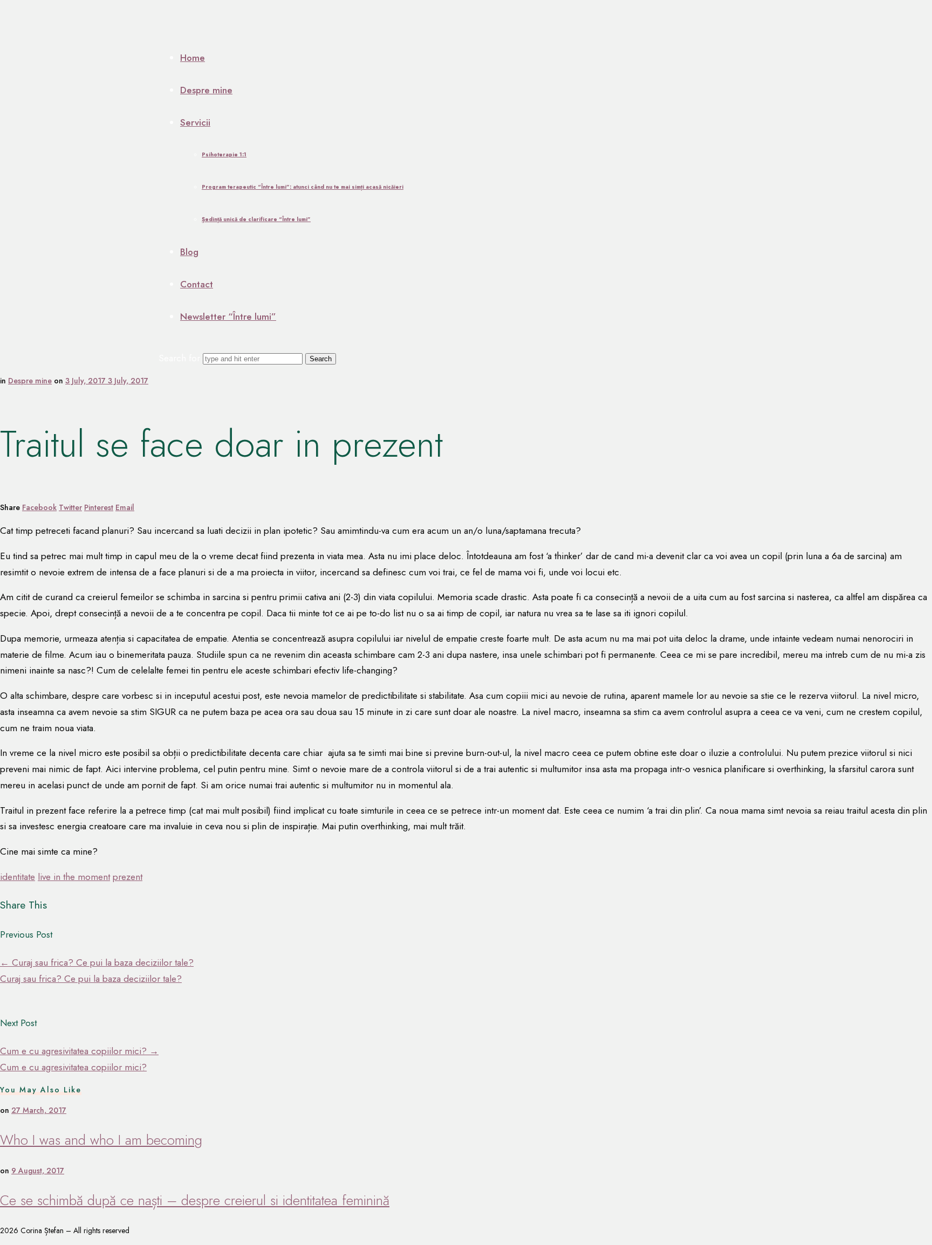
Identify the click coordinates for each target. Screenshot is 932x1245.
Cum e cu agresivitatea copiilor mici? (79, 1050)
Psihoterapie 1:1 (224, 154)
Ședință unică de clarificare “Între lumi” (256, 219)
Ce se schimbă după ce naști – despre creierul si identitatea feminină (194, 1200)
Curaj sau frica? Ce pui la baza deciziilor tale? (97, 962)
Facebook (39, 507)
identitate (17, 876)
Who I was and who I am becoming (101, 1140)
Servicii (195, 122)
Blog (189, 251)
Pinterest (98, 507)
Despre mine (206, 90)
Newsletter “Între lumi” (228, 316)
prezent (127, 876)
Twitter (70, 507)
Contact (196, 284)
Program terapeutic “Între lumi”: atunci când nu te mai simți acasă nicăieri (302, 187)
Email (124, 507)
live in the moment (74, 876)
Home (192, 57)
